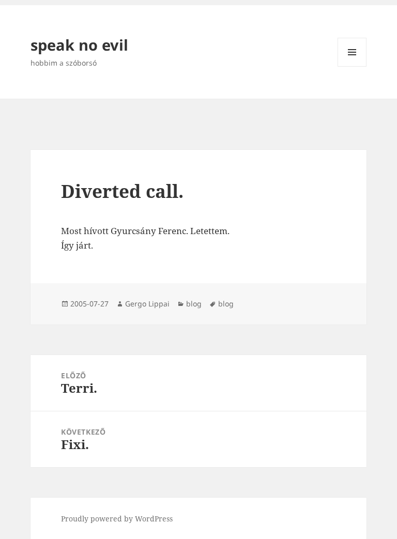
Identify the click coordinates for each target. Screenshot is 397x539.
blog (194, 304)
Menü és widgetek (352, 66)
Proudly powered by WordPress (117, 518)
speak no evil (79, 45)
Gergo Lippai (147, 304)
